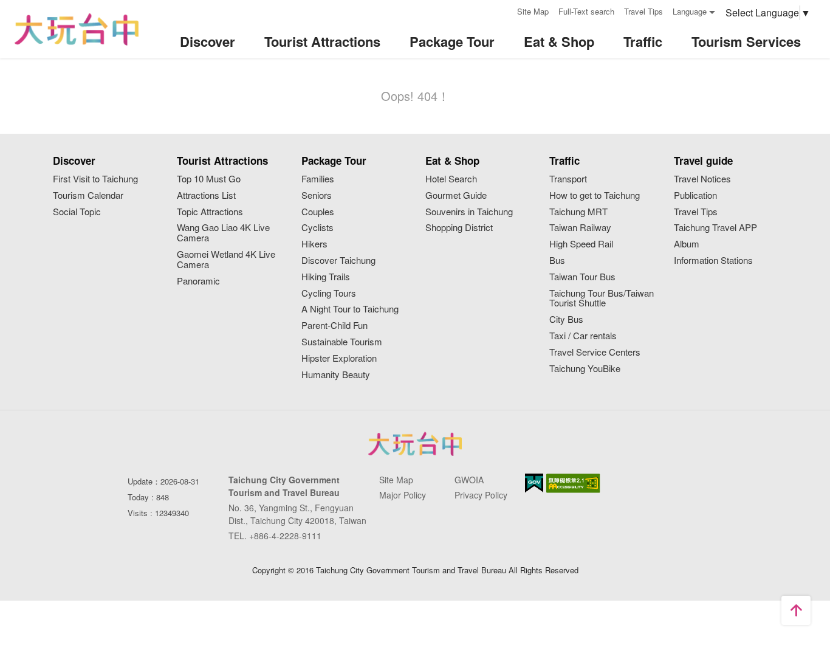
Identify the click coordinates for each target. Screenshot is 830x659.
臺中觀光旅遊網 (77, 29)
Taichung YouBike (584, 369)
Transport (568, 179)
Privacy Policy (480, 495)
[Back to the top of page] (796, 610)
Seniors (316, 195)
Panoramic (198, 281)
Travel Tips (643, 11)
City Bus (566, 319)
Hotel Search (451, 179)
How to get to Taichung (594, 195)
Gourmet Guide (456, 195)
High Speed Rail (581, 244)
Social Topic (77, 212)
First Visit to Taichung (95, 179)
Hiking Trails (325, 277)
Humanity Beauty (335, 375)
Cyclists (317, 228)
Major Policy (402, 495)
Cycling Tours (328, 293)
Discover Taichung (338, 260)
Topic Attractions (210, 212)
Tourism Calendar (88, 195)
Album (686, 244)
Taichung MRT (578, 212)
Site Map (533, 11)
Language (690, 11)
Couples (317, 212)
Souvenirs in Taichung (469, 212)
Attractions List (206, 195)
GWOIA (469, 480)
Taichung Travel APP (715, 228)
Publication (695, 195)
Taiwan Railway (580, 228)
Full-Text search (586, 11)
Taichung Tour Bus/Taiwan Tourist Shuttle (601, 298)
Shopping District (459, 228)
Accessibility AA (573, 483)
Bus (557, 260)
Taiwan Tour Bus (582, 277)
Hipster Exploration (339, 358)
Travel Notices (702, 179)
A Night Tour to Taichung (350, 309)
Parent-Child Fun (334, 325)
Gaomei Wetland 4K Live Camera (226, 259)
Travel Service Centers (594, 352)
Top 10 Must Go (209, 179)
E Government (534, 483)
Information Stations (713, 260)
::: (503, 10)
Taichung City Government (415, 444)
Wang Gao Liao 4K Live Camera (223, 233)
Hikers (314, 244)
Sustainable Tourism (341, 342)
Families (317, 179)
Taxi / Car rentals (583, 336)
